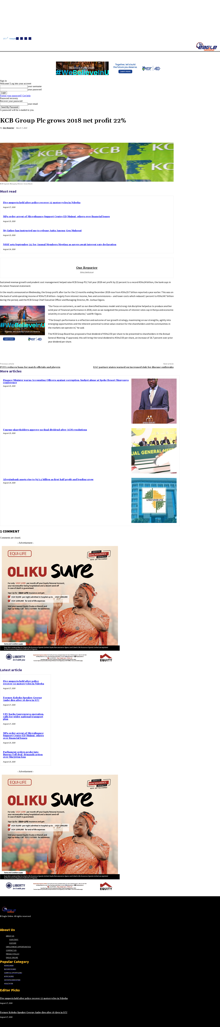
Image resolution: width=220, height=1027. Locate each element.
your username (35, 86)
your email (33, 104)
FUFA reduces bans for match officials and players (30, 367)
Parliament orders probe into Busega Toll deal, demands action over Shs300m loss (23, 754)
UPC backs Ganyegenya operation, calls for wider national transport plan (23, 717)
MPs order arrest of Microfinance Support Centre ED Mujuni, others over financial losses (56, 216)
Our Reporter (8, 128)
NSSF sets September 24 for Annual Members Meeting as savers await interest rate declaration (59, 244)
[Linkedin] (25, 38)
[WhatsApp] (158, 135)
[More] (168, 135)
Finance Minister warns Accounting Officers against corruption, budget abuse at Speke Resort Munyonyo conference (66, 381)
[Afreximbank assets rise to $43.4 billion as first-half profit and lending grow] (154, 500)
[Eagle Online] (206, 46)
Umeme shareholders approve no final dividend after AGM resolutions (45, 429)
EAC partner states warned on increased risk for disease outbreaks (133, 367)
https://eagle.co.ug (87, 272)
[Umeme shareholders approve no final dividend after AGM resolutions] (154, 450)
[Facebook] (17, 38)
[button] (142, 55)
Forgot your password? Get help (15, 95)
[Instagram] (21, 38)
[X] (30, 38)
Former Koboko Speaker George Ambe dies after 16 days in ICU (22, 699)
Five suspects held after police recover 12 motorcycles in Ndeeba (41, 202)
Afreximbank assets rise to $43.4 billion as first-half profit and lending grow (48, 479)
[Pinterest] (147, 135)
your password (35, 89)
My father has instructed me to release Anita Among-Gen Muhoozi (42, 230)
